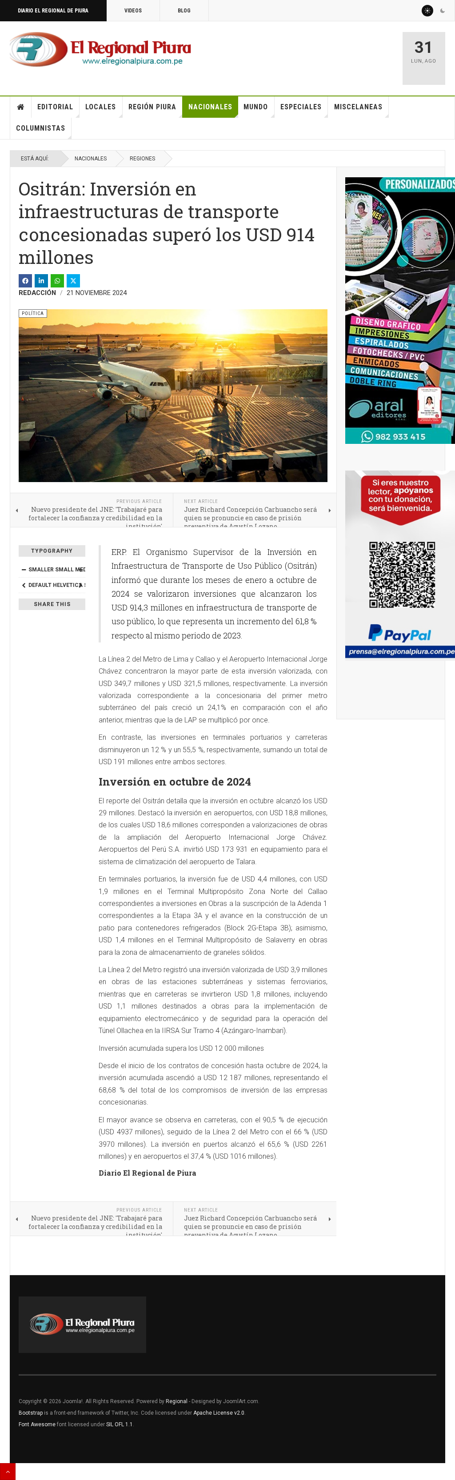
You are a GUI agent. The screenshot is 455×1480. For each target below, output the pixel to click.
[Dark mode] (442, 10)
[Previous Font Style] (23, 585)
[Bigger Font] (80, 569)
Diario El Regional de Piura (53, 11)
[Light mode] (427, 10)
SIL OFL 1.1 (119, 1424)
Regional (177, 1401)
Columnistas (40, 128)
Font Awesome (37, 1424)
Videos (133, 11)
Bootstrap (31, 1413)
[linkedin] (41, 280)
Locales (100, 107)
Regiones (142, 159)
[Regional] (100, 50)
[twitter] (73, 280)
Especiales (301, 107)
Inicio (21, 107)
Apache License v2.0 (218, 1413)
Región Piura (152, 107)
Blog (184, 11)
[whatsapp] (57, 280)
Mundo (255, 107)
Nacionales (210, 107)
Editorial (55, 107)
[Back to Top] (8, 1471)
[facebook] (25, 280)
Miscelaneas (358, 107)
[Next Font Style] (80, 585)
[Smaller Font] (23, 569)
